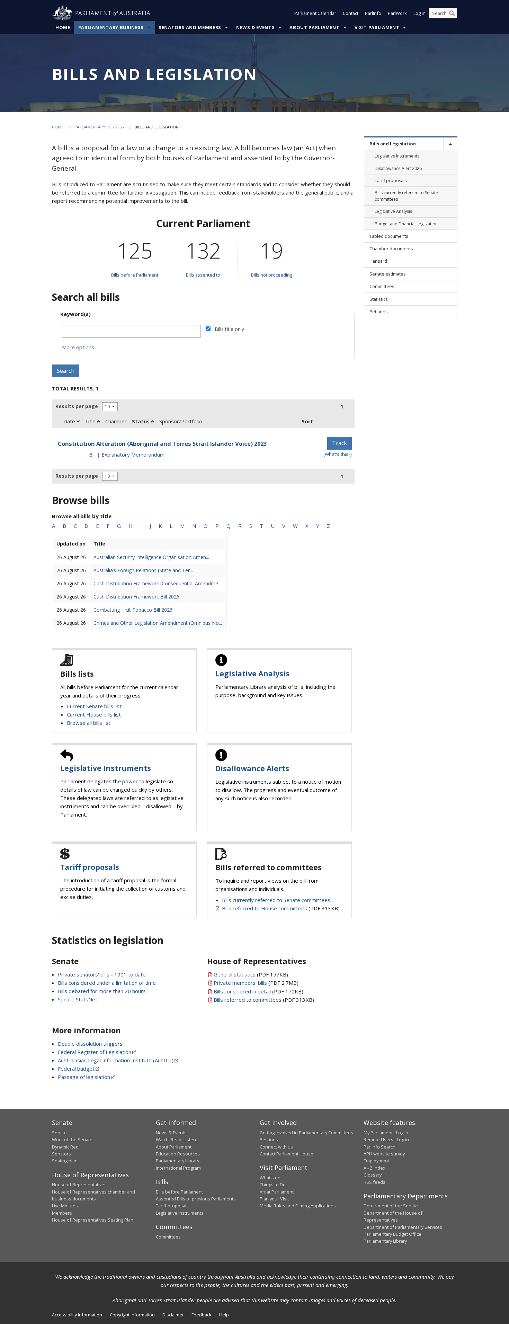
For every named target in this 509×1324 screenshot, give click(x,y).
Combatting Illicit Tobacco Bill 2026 (132, 609)
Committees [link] (381, 286)
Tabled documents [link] (388, 236)
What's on (270, 1177)
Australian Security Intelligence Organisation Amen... (151, 557)
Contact (350, 13)
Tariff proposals (89, 867)
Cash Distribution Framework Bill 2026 (136, 596)
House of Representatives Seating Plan (92, 1220)
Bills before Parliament (134, 275)
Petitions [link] (378, 311)
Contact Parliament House (286, 1154)
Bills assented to (203, 275)
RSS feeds (374, 1182)
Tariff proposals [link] (391, 180)
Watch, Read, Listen (176, 1139)
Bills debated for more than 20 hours (102, 991)
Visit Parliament (377, 27)
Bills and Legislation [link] (392, 144)
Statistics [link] (378, 299)
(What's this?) (337, 454)
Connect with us (276, 1147)
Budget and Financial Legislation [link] (406, 224)
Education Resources (178, 1154)
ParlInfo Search (379, 1147)
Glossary (373, 1175)
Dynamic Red (65, 1147)
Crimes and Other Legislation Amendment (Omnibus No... (157, 623)
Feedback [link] (201, 1315)
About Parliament (314, 27)
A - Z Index (374, 1168)
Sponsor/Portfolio (180, 421)
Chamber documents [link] (391, 248)
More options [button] (78, 347)
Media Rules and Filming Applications (298, 1206)
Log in (419, 13)
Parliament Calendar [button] (315, 13)
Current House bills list (94, 714)
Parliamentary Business (111, 27)
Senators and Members (190, 27)
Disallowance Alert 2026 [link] (398, 168)
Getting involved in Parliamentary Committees (306, 1132)
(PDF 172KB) (258, 991)
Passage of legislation (84, 1076)
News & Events (255, 27)
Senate (59, 1132)
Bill (92, 454)
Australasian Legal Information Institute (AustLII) (115, 1060)
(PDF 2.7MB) (256, 982)
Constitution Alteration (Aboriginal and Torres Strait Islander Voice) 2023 (162, 444)
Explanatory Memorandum (132, 454)
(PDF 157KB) (251, 974)
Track (339, 443)
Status (141, 421)
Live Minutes (65, 1206)
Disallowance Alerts (252, 768)
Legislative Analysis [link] (393, 211)
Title (91, 421)
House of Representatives (79, 1184)
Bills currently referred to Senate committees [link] (406, 196)
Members (62, 1213)
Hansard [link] (378, 261)
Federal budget (76, 1068)
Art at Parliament (277, 1192)
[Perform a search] (452, 13)
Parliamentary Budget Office (392, 1234)
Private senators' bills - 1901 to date (102, 974)
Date (70, 421)
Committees (168, 1237)
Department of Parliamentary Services (403, 1227)
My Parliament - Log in (386, 1132)
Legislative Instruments (105, 768)
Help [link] (224, 1315)
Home (62, 27)
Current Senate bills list (94, 706)
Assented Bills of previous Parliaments (196, 1199)
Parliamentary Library (177, 1161)
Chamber (116, 421)
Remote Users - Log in (386, 1139)
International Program (178, 1168)
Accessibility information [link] (77, 1315)
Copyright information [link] (132, 1315)
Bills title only (229, 329)
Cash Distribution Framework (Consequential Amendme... (157, 583)
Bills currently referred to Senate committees (276, 900)
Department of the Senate (391, 1206)
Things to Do (273, 1184)
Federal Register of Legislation (94, 1051)
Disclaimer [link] (173, 1315)
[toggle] (450, 144)
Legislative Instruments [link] (397, 156)
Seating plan (65, 1161)
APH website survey (384, 1154)
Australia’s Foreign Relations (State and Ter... (143, 570)
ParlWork (397, 13)
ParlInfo (373, 13)
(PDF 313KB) (281, 908)
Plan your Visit (274, 1199)
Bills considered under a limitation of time (107, 982)
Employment (376, 1161)
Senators (61, 1154)
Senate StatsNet (77, 999)
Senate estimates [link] (387, 274)
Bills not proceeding (271, 275)
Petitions (269, 1139)
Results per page (76, 406)
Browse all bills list (88, 722)
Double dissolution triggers (90, 1043)
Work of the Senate (72, 1139)
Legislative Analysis (252, 673)
